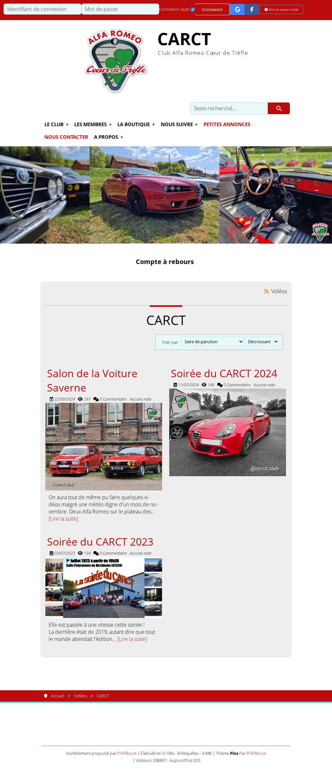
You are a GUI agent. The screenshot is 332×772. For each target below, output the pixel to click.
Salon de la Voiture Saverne (92, 380)
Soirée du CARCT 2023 (100, 541)
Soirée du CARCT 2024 (224, 373)
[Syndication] (266, 291)
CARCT (184, 39)
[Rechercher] (279, 108)
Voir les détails (103, 446)
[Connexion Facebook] (251, 9)
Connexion (212, 9)
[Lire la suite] (63, 518)
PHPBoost (126, 753)
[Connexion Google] (237, 9)
